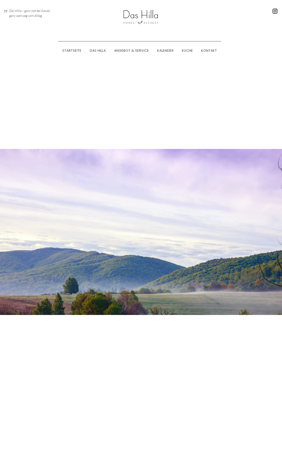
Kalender (165, 50)
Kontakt (209, 50)
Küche (187, 50)
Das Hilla (98, 50)
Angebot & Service (131, 50)
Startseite (72, 50)
